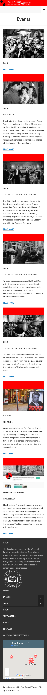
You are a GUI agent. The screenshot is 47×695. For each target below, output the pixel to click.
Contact (7, 629)
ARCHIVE (7, 415)
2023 (5, 268)
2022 (5, 342)
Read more (8, 69)
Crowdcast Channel (13, 492)
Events (7, 597)
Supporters (9, 616)
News (6, 622)
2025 (5, 108)
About (6, 609)
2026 (5, 63)
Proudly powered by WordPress (16, 687)
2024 (5, 188)
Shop (5, 603)
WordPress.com (12, 690)
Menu (44, 9)
